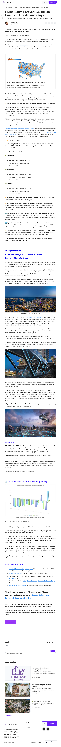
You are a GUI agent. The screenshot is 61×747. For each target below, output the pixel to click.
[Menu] (58, 2)
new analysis (24, 45)
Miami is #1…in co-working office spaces (21, 569)
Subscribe (52, 2)
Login (45, 2)
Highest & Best (8, 7)
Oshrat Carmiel (13, 22)
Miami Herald (13, 578)
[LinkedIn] (48, 729)
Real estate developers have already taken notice (19, 129)
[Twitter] (43, 729)
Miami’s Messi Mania (15, 573)
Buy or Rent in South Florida (17, 585)
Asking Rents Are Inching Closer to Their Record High (39, 581)
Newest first (49, 642)
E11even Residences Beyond (33, 317)
